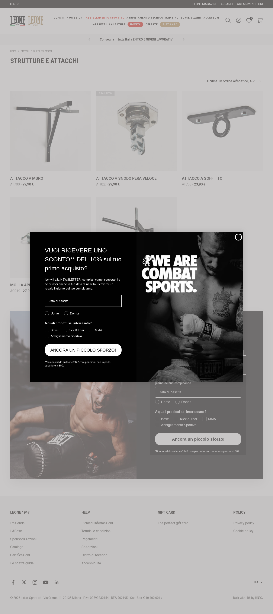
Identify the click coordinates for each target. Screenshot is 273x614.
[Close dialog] (238, 237)
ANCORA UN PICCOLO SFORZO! (83, 350)
